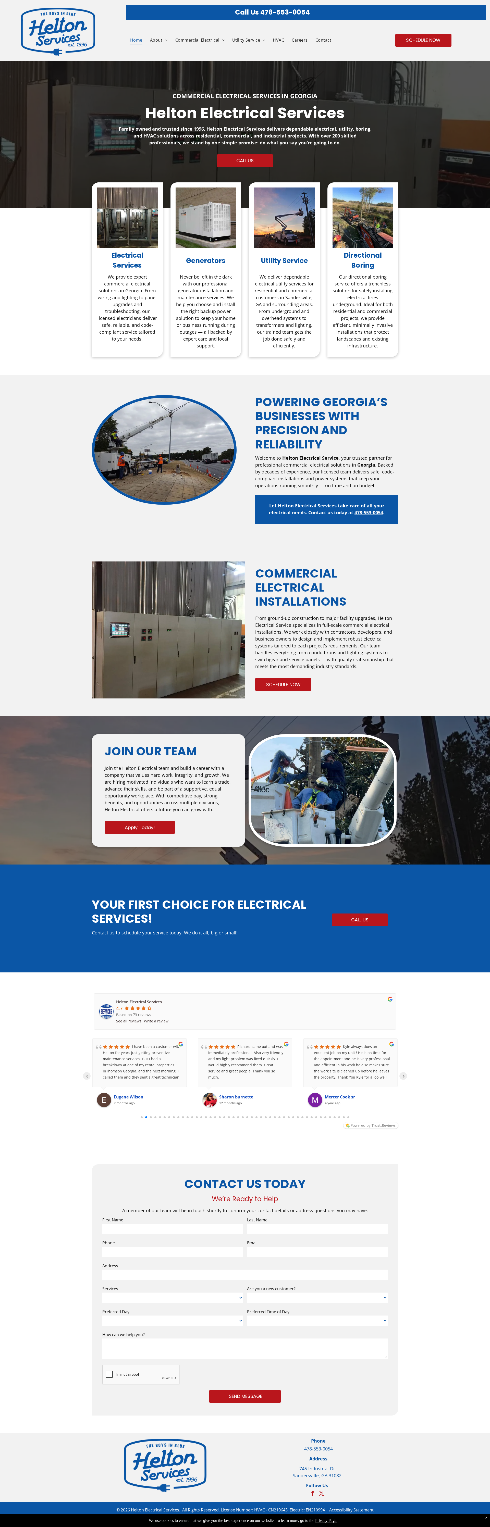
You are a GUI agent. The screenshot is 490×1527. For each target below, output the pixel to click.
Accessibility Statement (351, 1510)
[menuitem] (132, 40)
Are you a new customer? (271, 1289)
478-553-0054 (285, 12)
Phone (108, 1243)
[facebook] (312, 1494)
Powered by (373, 1125)
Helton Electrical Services (139, 1001)
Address (110, 1266)
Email (252, 1243)
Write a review (156, 1021)
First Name (112, 1220)
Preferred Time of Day (268, 1312)
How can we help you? (123, 1334)
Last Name (257, 1220)
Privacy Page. (326, 1520)
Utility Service (284, 260)
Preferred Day (115, 1312)
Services (110, 1289)
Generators (205, 260)
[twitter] (321, 1494)
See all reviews (128, 1021)
